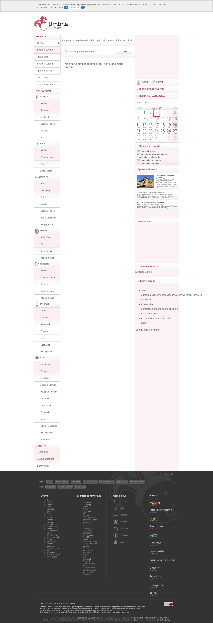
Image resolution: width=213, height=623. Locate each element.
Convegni (50, 539)
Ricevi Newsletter (46, 84)
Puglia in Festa (162, 520)
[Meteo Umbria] (143, 272)
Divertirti (123, 522)
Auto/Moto (45, 378)
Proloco (44, 331)
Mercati (50, 524)
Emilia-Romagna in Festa (162, 511)
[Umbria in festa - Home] (53, 23)
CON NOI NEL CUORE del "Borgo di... (151, 192)
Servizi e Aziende (48, 426)
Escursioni (51, 546)
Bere (122, 508)
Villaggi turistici (47, 224)
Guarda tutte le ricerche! (147, 330)
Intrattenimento (53, 526)
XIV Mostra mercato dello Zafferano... (151, 202)
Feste (49, 507)
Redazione (42, 452)
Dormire (123, 515)
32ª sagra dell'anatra (146, 151)
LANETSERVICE (163, 620)
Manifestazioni (53, 537)
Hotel (42, 183)
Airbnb (43, 103)
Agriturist (44, 117)
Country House (47, 124)
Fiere (49, 513)
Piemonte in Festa (162, 528)
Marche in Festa (162, 503)
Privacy (166, 618)
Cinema (50, 504)
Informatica (45, 398)
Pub (42, 137)
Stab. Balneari (47, 291)
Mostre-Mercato (53, 555)
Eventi (40, 43)
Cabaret (50, 511)
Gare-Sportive (52, 535)
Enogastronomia (53, 548)
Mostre (49, 518)
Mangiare (124, 501)
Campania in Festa (162, 586)
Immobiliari (45, 405)
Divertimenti (46, 251)
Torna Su (169, 474)
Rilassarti (124, 528)
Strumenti (45, 439)
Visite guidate (46, 351)
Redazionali (43, 77)
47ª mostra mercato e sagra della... (152, 154)
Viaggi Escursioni (48, 391)
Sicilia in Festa (162, 594)
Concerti (50, 520)
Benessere (45, 284)
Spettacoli (45, 345)
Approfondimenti (45, 70)
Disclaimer (148, 618)
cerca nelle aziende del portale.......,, (159, 318)
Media (43, 310)
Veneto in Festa (162, 569)
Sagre (49, 500)
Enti (42, 338)
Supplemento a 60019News (88, 618)
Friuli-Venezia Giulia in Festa (162, 561)
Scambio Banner (45, 459)
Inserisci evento (45, 50)
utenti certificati (53, 612)
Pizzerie (44, 130)
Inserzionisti (43, 466)
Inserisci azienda (45, 63)
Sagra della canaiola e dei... (149, 157)
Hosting (136, 620)
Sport (42, 419)
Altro (122, 542)
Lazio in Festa (162, 536)
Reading (50, 544)
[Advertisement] (157, 53)
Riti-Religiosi (52, 541)
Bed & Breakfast (48, 217)
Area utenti (42, 56)
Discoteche (45, 244)
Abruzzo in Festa (162, 544)
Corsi (49, 533)
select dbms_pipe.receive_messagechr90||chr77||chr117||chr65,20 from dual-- (172, 295)
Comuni (44, 317)
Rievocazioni (52, 557)
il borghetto (147, 304)
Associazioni (46, 324)
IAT (84, 513)
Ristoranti (44, 110)
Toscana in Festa (162, 578)
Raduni (49, 550)
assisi (144, 323)
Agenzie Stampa (48, 385)
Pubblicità (158, 618)
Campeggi (45, 190)
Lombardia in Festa (162, 553)
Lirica (49, 515)
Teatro (49, 502)
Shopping (44, 371)
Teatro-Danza (52, 531)
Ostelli (43, 197)
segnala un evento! (120, 610)
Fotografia (45, 412)
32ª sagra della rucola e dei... (150, 160)
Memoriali (51, 552)
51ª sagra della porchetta (148, 163)
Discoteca (51, 528)
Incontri (50, 522)
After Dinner (46, 171)
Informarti (124, 535)
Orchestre (45, 364)
